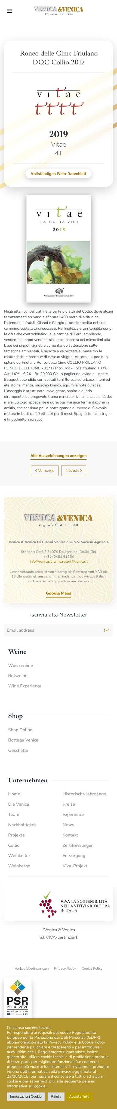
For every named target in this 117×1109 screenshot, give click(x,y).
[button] (9, 11)
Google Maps (58, 593)
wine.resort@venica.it (71, 561)
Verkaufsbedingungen (32, 968)
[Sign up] (106, 630)
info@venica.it (41, 561)
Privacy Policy (65, 968)
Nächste (72, 470)
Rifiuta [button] (56, 1096)
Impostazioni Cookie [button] (26, 1096)
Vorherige (46, 470)
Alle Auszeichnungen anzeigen (58, 456)
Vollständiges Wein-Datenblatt (58, 174)
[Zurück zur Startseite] (58, 11)
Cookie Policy (92, 968)
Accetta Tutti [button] (79, 1096)
